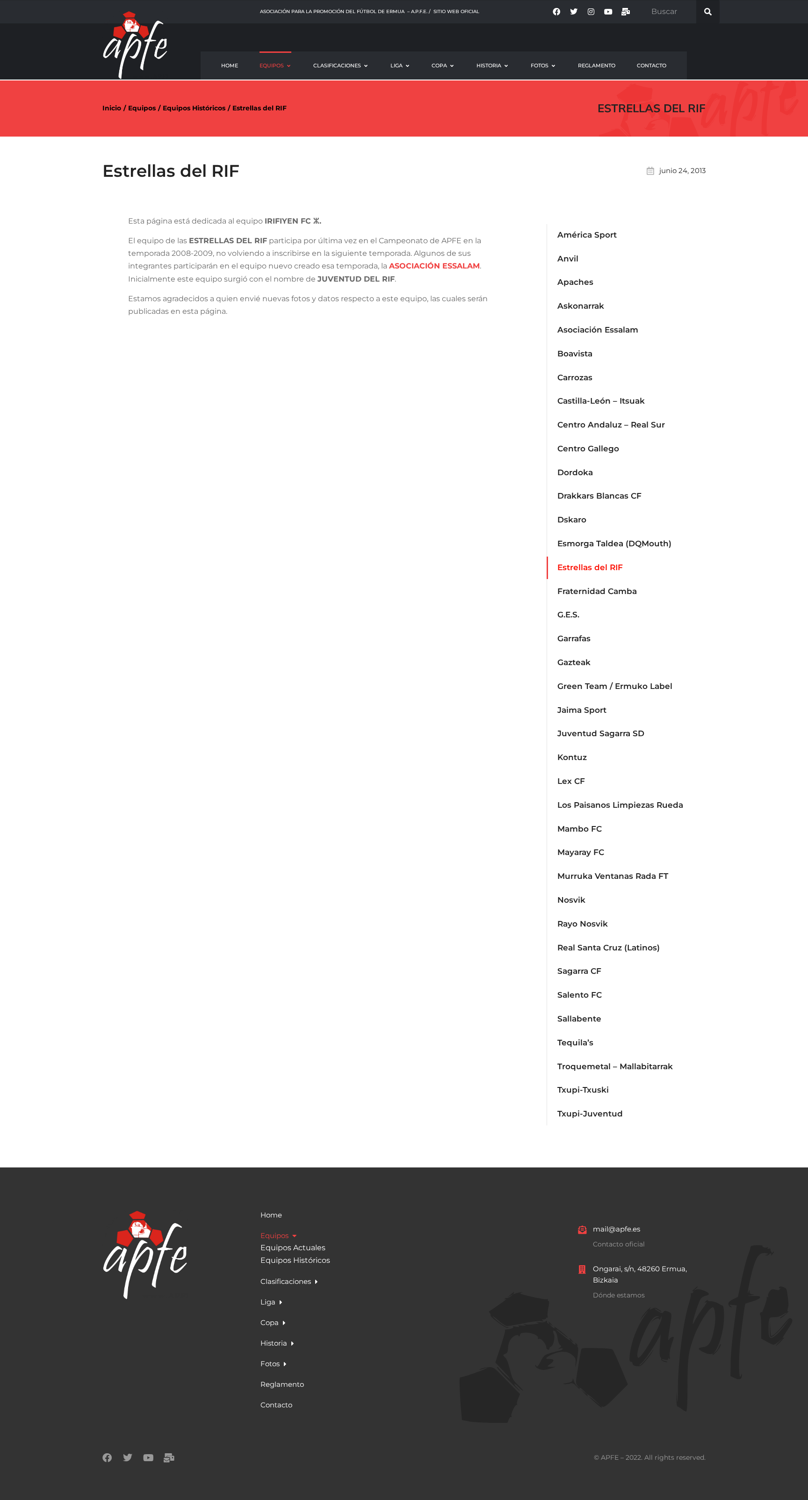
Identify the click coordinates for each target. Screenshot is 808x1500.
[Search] (708, 11)
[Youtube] (608, 11)
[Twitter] (573, 11)
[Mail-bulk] (625, 11)
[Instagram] (591, 11)
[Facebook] (556, 11)
